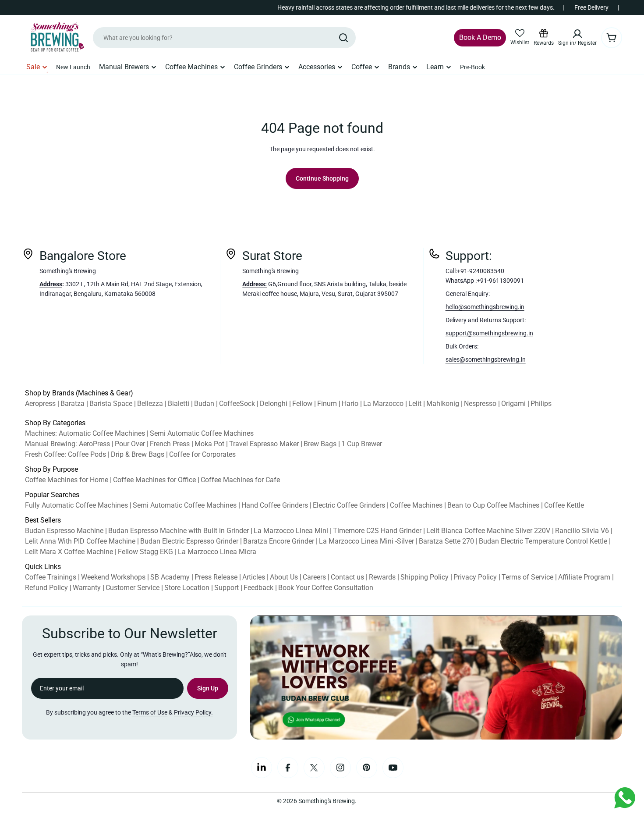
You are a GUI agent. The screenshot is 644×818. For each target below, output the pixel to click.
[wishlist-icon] (519, 33)
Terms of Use (149, 712)
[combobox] (224, 37)
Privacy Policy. (193, 712)
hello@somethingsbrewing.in (485, 306)
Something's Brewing (326, 800)
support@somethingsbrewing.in (489, 333)
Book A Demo (480, 37)
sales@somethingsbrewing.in (486, 359)
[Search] (343, 37)
